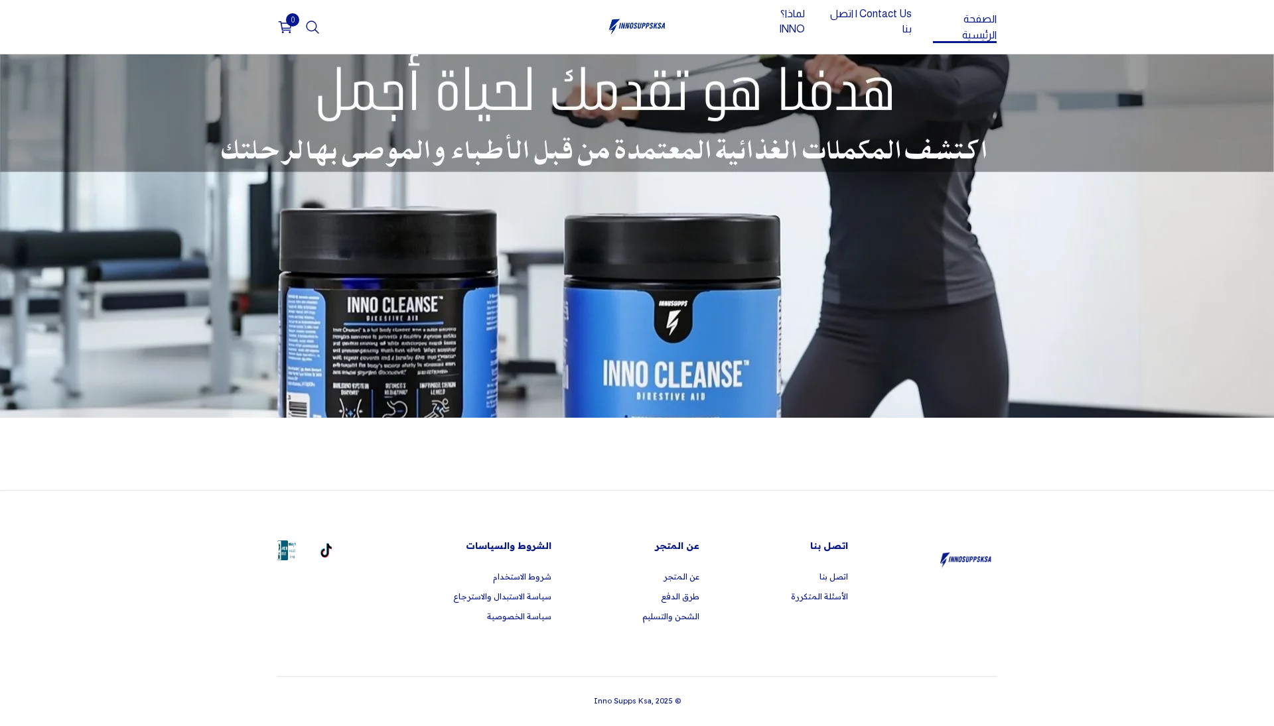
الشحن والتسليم (670, 616)
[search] (312, 27)
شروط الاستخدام (522, 576)
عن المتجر (681, 576)
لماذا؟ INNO (792, 21)
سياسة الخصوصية (519, 616)
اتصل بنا (833, 576)
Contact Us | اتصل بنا (870, 21)
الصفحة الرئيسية (979, 26)
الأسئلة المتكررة (819, 596)
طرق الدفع (680, 596)
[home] (637, 26)
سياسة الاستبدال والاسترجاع (502, 596)
